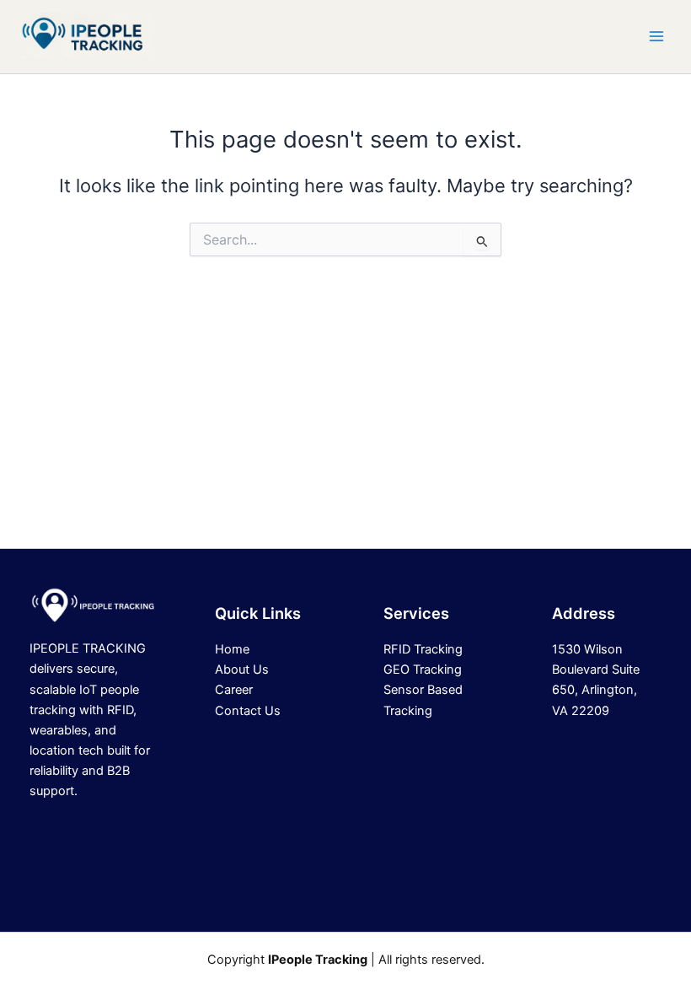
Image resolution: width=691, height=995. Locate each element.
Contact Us (248, 710)
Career (234, 689)
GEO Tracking (422, 669)
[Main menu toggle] (656, 36)
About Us (242, 669)
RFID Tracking (423, 649)
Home (232, 649)
